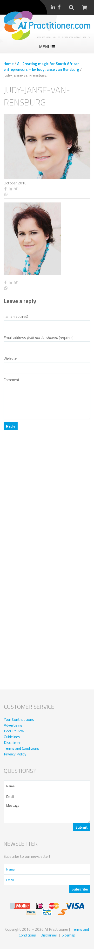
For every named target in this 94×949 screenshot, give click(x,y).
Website (10, 358)
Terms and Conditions (21, 748)
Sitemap (68, 935)
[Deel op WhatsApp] (47, 194)
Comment (12, 380)
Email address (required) (39, 337)
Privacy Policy (15, 754)
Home (8, 63)
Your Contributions (19, 719)
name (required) (16, 316)
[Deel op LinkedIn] (10, 189)
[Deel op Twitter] (15, 189)
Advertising (13, 725)
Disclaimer (12, 742)
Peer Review (14, 731)
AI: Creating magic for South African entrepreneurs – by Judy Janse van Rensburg (42, 66)
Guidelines (12, 737)
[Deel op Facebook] (5, 189)
